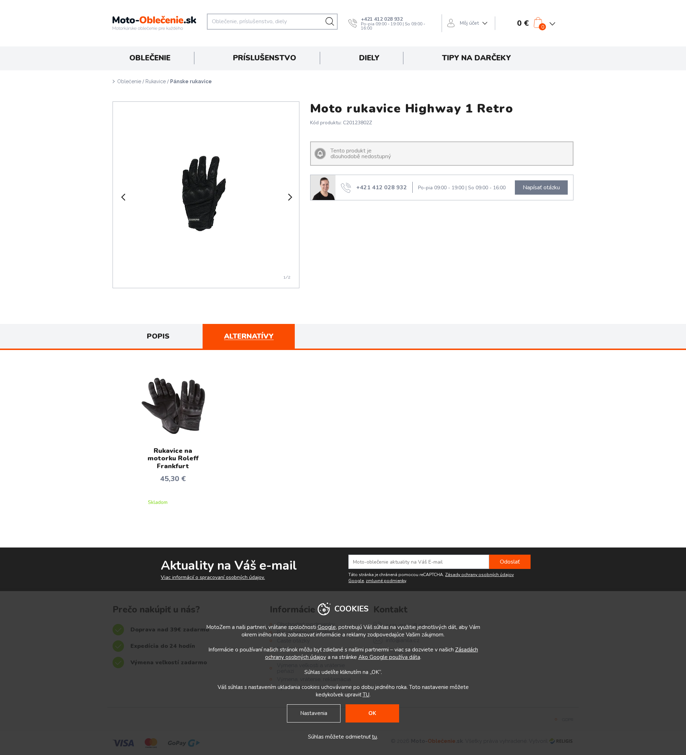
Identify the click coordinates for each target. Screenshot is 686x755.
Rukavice (155, 81)
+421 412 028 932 (382, 19)
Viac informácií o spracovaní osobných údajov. (213, 577)
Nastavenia (313, 713)
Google (327, 627)
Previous (122, 197)
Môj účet (469, 23)
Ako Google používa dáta (389, 657)
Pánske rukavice (191, 81)
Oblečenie (129, 81)
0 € (523, 23)
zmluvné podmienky (386, 581)
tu (374, 736)
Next (289, 197)
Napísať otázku (541, 187)
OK (372, 713)
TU (366, 694)
